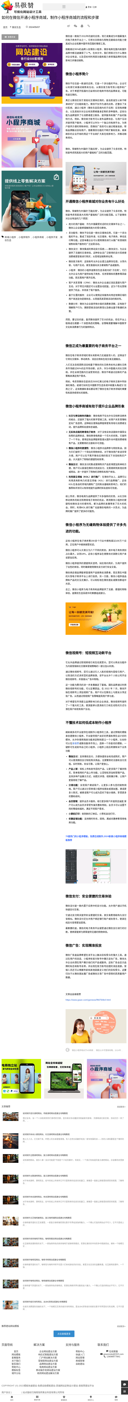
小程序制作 (24, 237)
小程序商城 (38, 237)
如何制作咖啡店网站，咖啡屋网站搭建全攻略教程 (43, 1281)
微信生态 (16, 27)
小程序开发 (52, 237)
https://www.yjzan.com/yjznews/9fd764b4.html (88, 1000)
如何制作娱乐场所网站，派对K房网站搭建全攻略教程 (45, 1302)
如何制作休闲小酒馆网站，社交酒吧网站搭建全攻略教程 (46, 1134)
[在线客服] (124, 1384)
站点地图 (16, 1392)
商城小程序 (10, 237)
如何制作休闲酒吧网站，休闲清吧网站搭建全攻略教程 (45, 1197)
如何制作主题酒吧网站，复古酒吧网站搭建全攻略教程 (45, 1155)
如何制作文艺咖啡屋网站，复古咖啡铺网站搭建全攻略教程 (47, 1218)
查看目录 (11, 37)
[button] (64, 1334)
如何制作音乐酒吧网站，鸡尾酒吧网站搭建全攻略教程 (45, 1113)
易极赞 (75, 743)
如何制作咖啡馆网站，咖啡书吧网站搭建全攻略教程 (44, 1260)
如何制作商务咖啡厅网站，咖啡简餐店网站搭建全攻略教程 (47, 1239)
